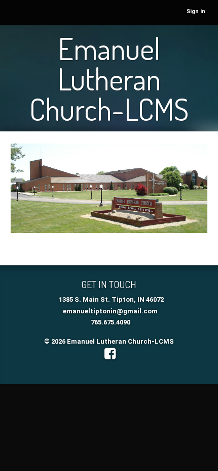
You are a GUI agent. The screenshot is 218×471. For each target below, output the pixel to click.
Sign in (196, 11)
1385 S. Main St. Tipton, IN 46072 (111, 299)
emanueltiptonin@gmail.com (110, 311)
